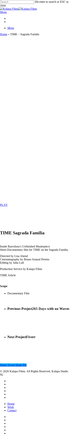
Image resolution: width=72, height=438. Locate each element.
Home (3, 34)
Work (10, 407)
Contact (11, 410)
